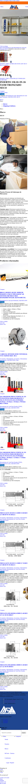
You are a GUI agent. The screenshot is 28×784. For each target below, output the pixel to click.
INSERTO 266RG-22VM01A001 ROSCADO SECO (13, 63)
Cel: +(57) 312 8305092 (10, 700)
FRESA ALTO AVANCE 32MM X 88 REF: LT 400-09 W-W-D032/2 (14, 513)
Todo (17, 360)
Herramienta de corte (8, 47)
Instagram (5, 719)
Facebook (5, 721)
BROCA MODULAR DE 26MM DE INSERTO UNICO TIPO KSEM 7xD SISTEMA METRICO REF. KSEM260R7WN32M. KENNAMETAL (13, 295)
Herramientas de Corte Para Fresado (9, 406)
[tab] (5, 104)
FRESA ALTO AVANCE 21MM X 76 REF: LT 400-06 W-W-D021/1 (14, 564)
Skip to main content (14, 0)
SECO (7, 49)
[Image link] (8, 713)
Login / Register (10, 762)
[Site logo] (14, 9)
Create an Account (4, 777)
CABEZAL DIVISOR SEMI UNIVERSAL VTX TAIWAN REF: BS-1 (13, 355)
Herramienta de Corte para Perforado (9, 300)
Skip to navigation (4, 0)
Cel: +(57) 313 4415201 (10, 702)
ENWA (20, 406)
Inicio (1, 47)
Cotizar (2, 94)
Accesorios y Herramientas (6, 358)
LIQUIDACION (12, 97)
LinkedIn (5, 722)
